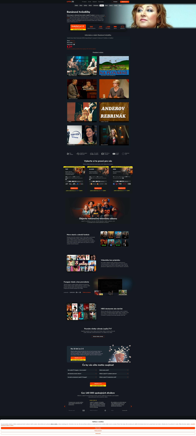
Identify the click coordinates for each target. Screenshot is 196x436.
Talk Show (72, 40)
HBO (120, 5)
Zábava (101, 5)
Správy (110, 5)
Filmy (81, 5)
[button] (64, 406)
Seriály (85, 5)
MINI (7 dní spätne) (71, 49)
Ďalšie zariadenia (87, 292)
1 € (79, 21)
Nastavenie (98, 433)
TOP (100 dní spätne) (91, 49)
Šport (106, 5)
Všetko (76, 5)
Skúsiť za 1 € (125, 1)
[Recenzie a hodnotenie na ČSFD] (74, 44)
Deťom (90, 5)
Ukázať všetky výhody (98, 336)
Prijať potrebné (98, 430)
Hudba (115, 5)
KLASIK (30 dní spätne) (81, 49)
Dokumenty (96, 5)
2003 (74, 42)
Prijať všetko (98, 428)
